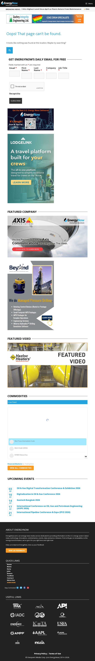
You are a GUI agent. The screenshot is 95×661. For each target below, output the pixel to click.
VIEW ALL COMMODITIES (20, 468)
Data (9, 569)
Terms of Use (55, 653)
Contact (10, 578)
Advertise (11, 580)
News (9, 567)
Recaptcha (14, 93)
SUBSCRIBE (11, 582)
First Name (26, 69)
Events (9, 573)
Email (13, 68)
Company (51, 69)
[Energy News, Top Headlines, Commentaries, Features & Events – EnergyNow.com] (9, 3)
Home (9, 564)
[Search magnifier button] (9, 50)
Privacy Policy (40, 653)
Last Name (38, 69)
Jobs (8, 571)
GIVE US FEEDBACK (16, 550)
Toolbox (10, 576)
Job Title (62, 69)
